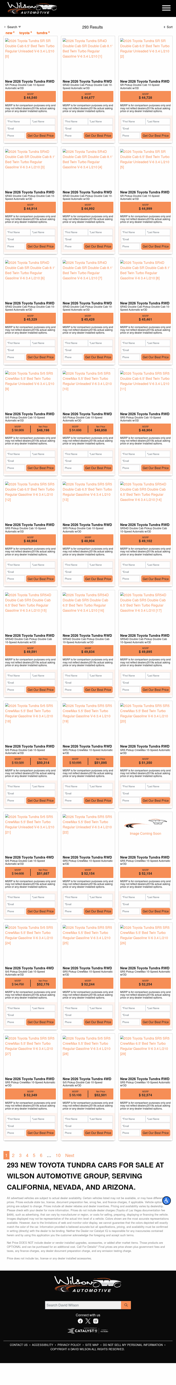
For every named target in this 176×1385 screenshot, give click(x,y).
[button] (166, 1200)
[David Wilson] (32, 8)
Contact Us (19, 1345)
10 (58, 1155)
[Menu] (166, 8)
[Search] (126, 1305)
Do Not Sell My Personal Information (133, 1345)
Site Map (92, 1345)
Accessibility (43, 1345)
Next (69, 1155)
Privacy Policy (70, 1345)
